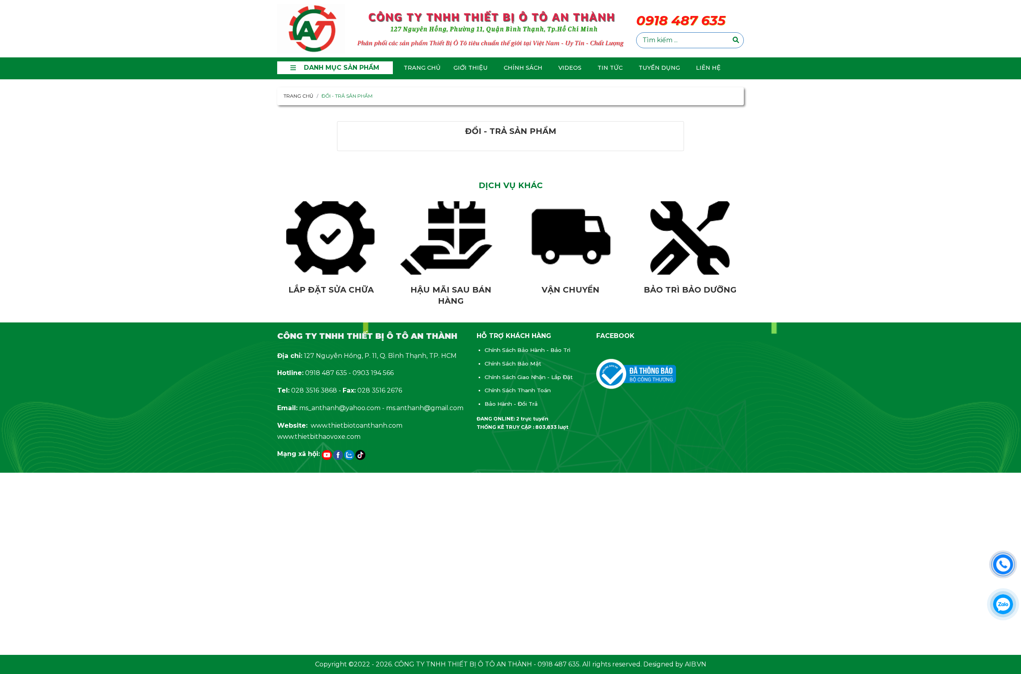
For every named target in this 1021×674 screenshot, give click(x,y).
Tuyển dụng (659, 67)
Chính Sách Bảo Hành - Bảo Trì (527, 350)
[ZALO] (349, 455)
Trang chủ (422, 67)
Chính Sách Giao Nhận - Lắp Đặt (529, 377)
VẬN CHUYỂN (570, 290)
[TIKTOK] (360, 455)
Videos (569, 67)
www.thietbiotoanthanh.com (356, 425)
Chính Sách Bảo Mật (513, 363)
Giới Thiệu (470, 67)
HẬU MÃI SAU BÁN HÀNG (450, 295)
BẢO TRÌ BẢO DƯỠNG (690, 290)
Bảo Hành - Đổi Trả (511, 404)
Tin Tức (610, 67)
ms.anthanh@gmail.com (424, 408)
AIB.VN (695, 664)
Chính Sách (523, 67)
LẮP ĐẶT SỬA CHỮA (331, 290)
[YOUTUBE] (327, 455)
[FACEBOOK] (338, 455)
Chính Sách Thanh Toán (518, 390)
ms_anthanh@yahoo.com (339, 408)
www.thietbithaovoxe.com (319, 436)
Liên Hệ (708, 67)
